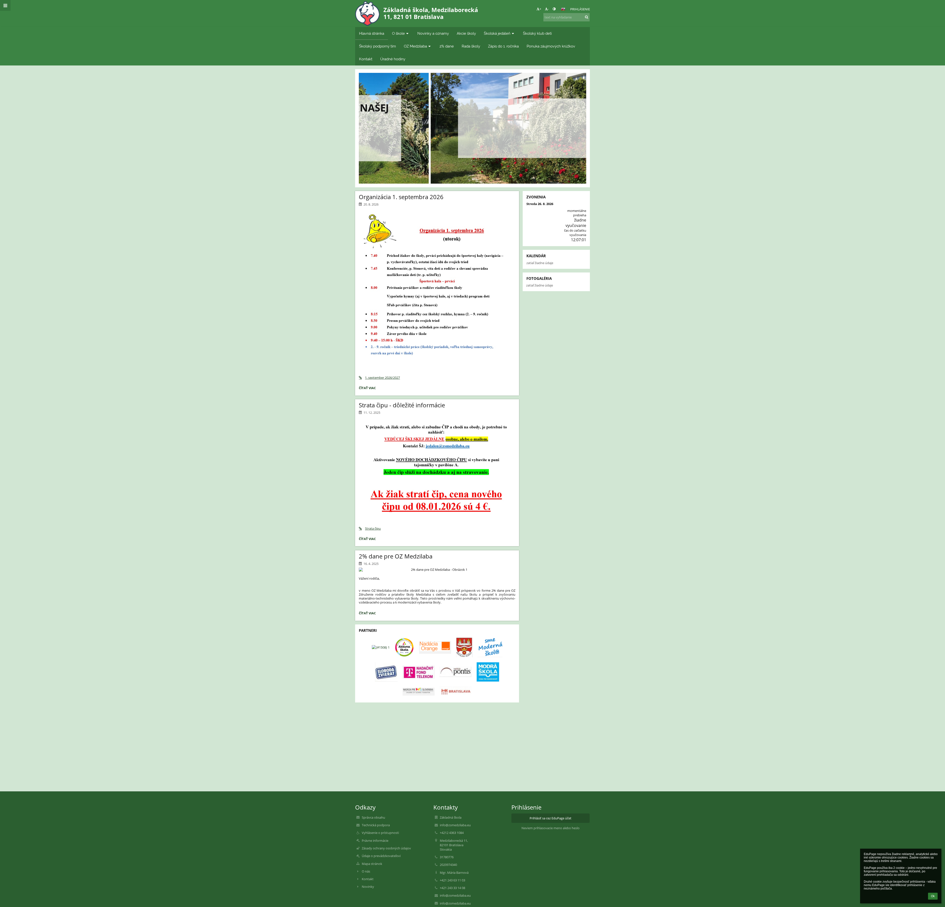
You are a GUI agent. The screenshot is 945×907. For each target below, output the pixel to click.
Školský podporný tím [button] (377, 46)
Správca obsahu (373, 817)
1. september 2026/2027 (382, 377)
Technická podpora (376, 825)
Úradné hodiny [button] (392, 59)
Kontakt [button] (365, 59)
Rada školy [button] (471, 46)
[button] (554, 8)
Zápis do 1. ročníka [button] (503, 46)
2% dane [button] (447, 46)
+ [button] (540, 9)
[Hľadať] (586, 17)
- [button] (548, 9)
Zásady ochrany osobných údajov (386, 848)
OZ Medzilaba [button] (415, 46)
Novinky (368, 886)
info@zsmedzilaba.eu (455, 825)
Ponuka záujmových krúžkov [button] (551, 46)
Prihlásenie (580, 9)
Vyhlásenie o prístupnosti (380, 832)
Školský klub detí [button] (537, 33)
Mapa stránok (372, 863)
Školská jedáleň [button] (497, 33)
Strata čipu (373, 528)
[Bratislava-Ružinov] (464, 647)
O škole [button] (398, 33)
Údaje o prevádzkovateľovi (381, 856)
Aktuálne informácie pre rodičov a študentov (472, 117)
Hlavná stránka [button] (371, 33)
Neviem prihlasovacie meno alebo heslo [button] (550, 828)
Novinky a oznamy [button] (433, 33)
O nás (366, 871)
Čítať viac (472, 142)
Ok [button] (933, 896)
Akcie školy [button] (466, 33)
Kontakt (368, 879)
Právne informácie (375, 840)
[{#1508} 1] (381, 647)
